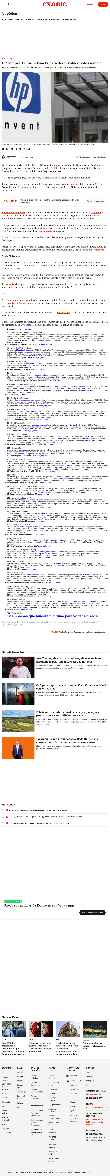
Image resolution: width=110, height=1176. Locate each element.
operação (44, 490)
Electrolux (17, 500)
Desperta (73, 1093)
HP (97, 622)
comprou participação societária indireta (46, 552)
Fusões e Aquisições (12, 625)
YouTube (89, 1072)
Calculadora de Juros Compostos (37, 1122)
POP (19, 1107)
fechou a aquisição (36, 411)
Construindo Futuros (53, 1099)
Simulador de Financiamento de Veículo (37, 1132)
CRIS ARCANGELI (69, 19)
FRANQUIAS (42, 19)
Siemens (30, 375)
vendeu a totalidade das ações (32, 575)
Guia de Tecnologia (35, 1083)
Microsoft (64, 540)
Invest (4, 1124)
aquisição (87, 440)
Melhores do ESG (53, 1153)
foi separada (63, 312)
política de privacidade (57, 1172)
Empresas (31, 622)
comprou (32, 363)
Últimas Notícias (5, 1078)
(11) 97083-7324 (96, 1134)
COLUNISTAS (7, 1133)
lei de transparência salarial (79, 1172)
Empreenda (74, 1115)
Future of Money (21, 1097)
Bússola (51, 1093)
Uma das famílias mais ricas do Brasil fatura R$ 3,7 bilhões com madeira (39, 823)
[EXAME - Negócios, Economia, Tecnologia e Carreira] (55, 4)
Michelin (85, 575)
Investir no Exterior (52, 1110)
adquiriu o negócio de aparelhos (34, 500)
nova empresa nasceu (19, 450)
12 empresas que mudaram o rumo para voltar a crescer (53, 616)
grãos (42, 513)
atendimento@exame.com (97, 1107)
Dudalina (92, 602)
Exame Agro (20, 1086)
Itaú (18, 488)
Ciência (20, 1103)
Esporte (20, 1081)
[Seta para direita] (104, 18)
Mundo (20, 1068)
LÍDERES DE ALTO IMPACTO (6, 1086)
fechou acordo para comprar (23, 400)
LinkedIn (89, 1076)
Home (4, 59)
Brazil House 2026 (53, 1083)
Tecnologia (21, 1092)
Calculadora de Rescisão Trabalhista (37, 1113)
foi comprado (51, 540)
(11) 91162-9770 (96, 1098)
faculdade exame (74, 1069)
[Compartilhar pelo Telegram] (16, 149)
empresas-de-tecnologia (82, 622)
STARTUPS (30, 19)
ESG (3, 1106)
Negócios (9, 13)
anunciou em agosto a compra (28, 527)
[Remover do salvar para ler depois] (29, 149)
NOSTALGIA (54, 19)
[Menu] (3, 4)
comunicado (45, 230)
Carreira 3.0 (74, 1089)
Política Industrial (52, 1130)
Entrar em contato (93, 1094)
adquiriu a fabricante (42, 375)
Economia (6, 1102)
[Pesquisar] (8, 4)
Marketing (21, 1076)
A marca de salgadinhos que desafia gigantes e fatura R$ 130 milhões (38, 810)
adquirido (66, 465)
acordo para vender (58, 588)
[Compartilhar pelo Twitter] (20, 149)
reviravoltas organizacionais (17, 303)
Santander (74, 425)
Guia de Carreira (34, 1097)
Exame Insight (4, 1112)
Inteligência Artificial (6, 1118)
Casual (20, 1072)
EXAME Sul (52, 1089)
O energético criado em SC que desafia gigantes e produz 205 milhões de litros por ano (45, 817)
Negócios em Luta (53, 1123)
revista (73, 1076)
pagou (28, 350)
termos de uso (25, 1172)
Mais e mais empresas (13, 212)
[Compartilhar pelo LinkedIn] (11, 149)
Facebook (21, 350)
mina (88, 436)
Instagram (90, 1081)
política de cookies (40, 1172)
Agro (72, 1111)
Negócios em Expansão (53, 1159)
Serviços (41, 622)
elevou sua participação (40, 425)
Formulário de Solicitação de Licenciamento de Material (96, 1122)
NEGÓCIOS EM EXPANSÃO (12, 19)
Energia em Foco (55, 1105)
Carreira (5, 1098)
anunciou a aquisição (61, 477)
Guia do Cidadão (34, 1077)
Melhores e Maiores (52, 1146)
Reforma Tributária (52, 1077)
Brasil (4, 1093)
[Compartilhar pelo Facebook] (7, 149)
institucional (13, 1172)
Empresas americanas (58, 622)
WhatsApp (33, 356)
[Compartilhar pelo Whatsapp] (3, 149)
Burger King (84, 390)
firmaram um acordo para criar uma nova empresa (67, 386)
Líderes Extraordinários (54, 1117)
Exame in (73, 1085)
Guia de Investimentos (37, 1090)
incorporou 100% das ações (75, 602)
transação (9, 284)
